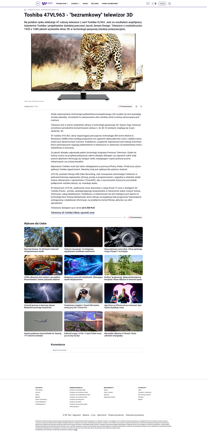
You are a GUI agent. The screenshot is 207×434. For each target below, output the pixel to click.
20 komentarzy (126, 106)
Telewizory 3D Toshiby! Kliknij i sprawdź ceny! (73, 212)
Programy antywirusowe (77, 399)
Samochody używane (144, 394)
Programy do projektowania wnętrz (80, 394)
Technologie (61, 3)
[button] (154, 3)
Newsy (106, 390)
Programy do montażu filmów (78, 397)
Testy (139, 390)
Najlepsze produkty (109, 397)
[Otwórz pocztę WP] (148, 3)
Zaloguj (162, 3)
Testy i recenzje (108, 392)
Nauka (85, 3)
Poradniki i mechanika (144, 392)
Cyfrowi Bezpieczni (40, 402)
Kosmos (74, 3)
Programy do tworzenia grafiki (78, 404)
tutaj (76, 429)
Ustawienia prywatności (134, 415)
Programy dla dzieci (75, 402)
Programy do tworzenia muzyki (79, 392)
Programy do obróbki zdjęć (77, 390)
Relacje (140, 399)
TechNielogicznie (40, 404)
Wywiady (140, 397)
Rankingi (106, 394)
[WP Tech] (49, 3)
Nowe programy (74, 406)
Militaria (95, 3)
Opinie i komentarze (110, 3)
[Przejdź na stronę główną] (38, 5)
